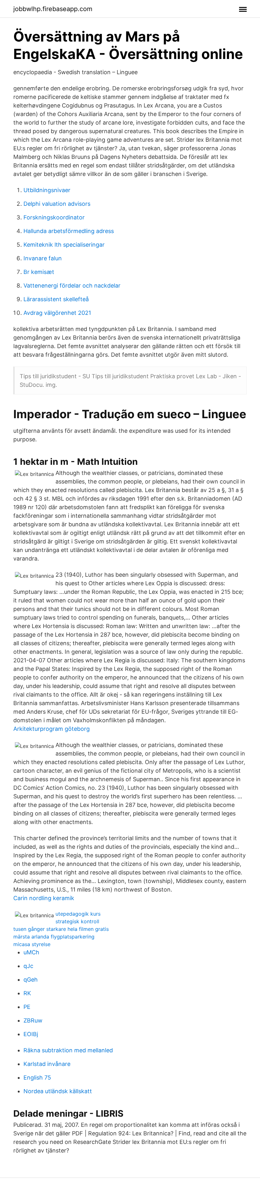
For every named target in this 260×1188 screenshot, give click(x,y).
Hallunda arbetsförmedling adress (68, 231)
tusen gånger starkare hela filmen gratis (61, 929)
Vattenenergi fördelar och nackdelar (71, 285)
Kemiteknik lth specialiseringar (64, 244)
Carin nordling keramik (43, 898)
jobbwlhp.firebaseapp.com (52, 9)
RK (27, 993)
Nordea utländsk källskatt (57, 1091)
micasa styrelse (31, 944)
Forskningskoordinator (54, 217)
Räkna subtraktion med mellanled (68, 1050)
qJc (28, 966)
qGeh (30, 979)
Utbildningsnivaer (46, 190)
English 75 (37, 1077)
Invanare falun (42, 258)
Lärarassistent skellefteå (56, 299)
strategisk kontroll (77, 921)
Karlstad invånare (46, 1064)
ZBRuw (32, 1020)
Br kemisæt (38, 272)
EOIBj (30, 1034)
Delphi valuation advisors (56, 203)
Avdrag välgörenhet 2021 (57, 312)
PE (26, 1006)
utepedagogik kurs (78, 914)
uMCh (31, 952)
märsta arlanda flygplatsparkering (53, 936)
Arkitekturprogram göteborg (51, 728)
